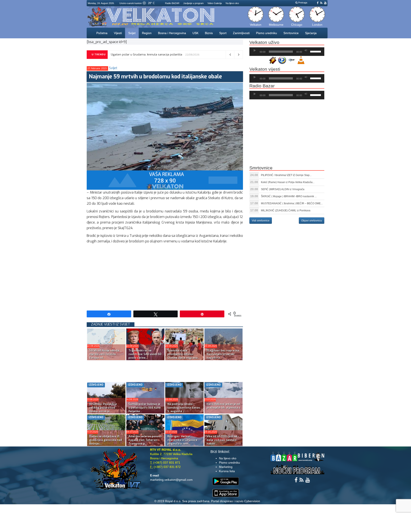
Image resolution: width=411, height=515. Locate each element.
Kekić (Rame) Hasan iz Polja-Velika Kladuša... (287, 182)
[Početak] (255, 50)
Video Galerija (214, 3)
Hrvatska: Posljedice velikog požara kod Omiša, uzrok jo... (103, 407)
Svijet (132, 33)
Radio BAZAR (172, 3)
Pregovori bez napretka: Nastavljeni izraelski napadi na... (223, 354)
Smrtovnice (291, 33)
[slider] (316, 51)
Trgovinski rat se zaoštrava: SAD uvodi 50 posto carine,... (144, 354)
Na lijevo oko (232, 3)
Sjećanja (311, 33)
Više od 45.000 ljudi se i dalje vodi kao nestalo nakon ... (222, 439)
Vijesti (118, 33)
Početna (101, 33)
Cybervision (252, 501)
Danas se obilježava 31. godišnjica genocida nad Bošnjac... (105, 439)
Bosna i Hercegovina (172, 33)
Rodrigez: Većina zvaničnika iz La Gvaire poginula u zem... (182, 439)
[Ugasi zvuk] (306, 50)
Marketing (225, 467)
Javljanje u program (193, 3)
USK (195, 33)
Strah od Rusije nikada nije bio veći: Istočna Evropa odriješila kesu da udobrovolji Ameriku (171, 54)
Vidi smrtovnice (261, 220)
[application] (286, 51)
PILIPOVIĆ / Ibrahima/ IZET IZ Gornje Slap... (286, 175)
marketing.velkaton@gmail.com (171, 479)
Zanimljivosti (241, 33)
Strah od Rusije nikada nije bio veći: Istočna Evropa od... (104, 354)
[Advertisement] (165, 276)
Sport (222, 33)
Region (147, 33)
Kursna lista (227, 471)
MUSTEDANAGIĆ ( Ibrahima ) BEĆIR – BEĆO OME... (292, 203)
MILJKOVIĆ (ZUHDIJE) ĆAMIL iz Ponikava (285, 210)
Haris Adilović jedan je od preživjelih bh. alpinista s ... (223, 407)
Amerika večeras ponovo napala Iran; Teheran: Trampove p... (145, 439)
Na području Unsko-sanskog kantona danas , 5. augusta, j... (184, 407)
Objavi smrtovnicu (311, 220)
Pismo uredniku (266, 33)
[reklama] (165, 180)
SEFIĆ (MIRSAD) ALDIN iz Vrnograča (282, 189)
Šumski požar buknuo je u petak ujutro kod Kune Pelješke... (144, 407)
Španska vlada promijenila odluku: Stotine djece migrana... (183, 354)
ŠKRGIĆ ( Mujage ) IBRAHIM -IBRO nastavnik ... (289, 196)
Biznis (209, 33)
